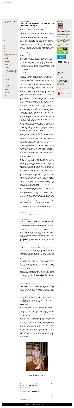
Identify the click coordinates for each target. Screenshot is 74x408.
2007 (6, 92)
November (8, 67)
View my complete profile (62, 36)
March (7, 85)
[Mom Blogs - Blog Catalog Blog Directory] (11, 55)
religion (25, 210)
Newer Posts (22, 396)
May (7, 82)
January (7, 87)
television (29, 210)
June (7, 80)
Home (37, 396)
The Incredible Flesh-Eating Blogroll (63, 66)
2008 (6, 91)
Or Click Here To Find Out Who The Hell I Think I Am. (64, 40)
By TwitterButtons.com (61, 77)
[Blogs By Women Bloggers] (4, 53)
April (7, 84)
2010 (6, 64)
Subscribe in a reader (62, 41)
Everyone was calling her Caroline (43, 283)
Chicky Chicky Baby (61, 30)
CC (24, 387)
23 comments (23, 391)
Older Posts (52, 396)
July (7, 79)
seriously (25, 271)
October (7, 69)
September (8, 76)
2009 (6, 89)
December (8, 65)
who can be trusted (46, 141)
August (7, 77)
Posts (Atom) (27, 399)
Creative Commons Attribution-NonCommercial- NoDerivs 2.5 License (63, 88)
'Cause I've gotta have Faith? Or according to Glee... (11, 71)
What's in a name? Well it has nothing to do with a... (11, 73)
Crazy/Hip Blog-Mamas (9, 41)
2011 (6, 63)
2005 (6, 95)
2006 (6, 94)
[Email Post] (41, 214)
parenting (27, 387)
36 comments (23, 214)
